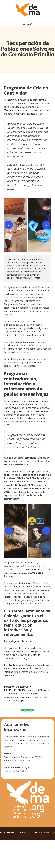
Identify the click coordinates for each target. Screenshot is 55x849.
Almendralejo (30, 106)
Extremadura (12, 110)
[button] (16, 225)
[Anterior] (9, 225)
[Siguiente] (46, 225)
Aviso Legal (43, 832)
